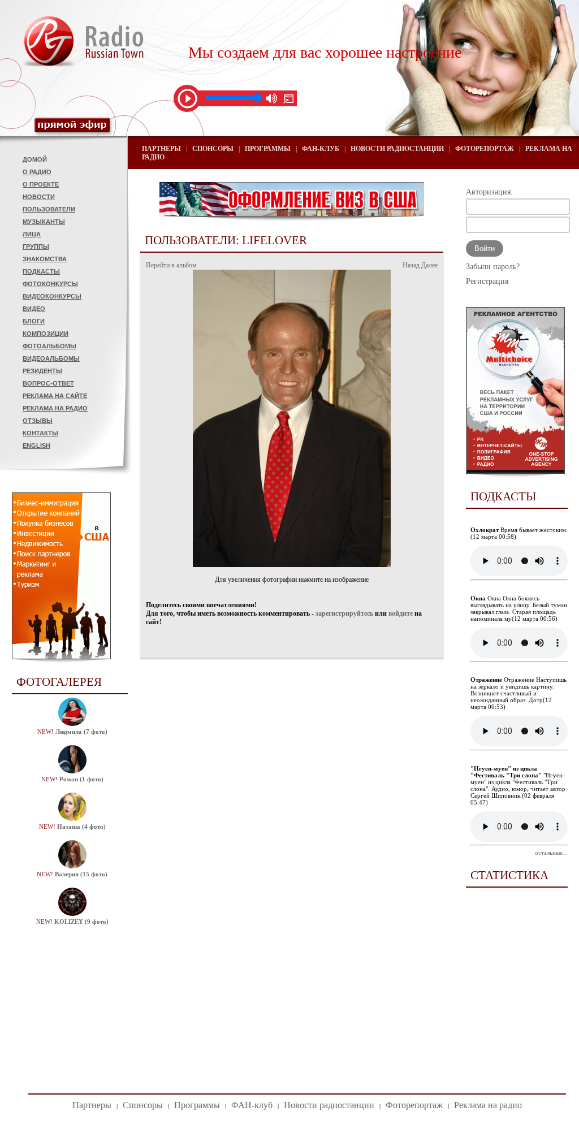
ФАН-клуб (320, 149)
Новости (39, 196)
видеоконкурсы (52, 296)
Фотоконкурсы (50, 283)
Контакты (40, 433)
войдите (400, 613)
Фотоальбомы (49, 346)
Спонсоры (213, 149)
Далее (429, 265)
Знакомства (45, 259)
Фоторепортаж (484, 149)
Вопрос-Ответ (48, 383)
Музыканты (44, 221)
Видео (34, 308)
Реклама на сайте (55, 395)
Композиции (45, 333)
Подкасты (41, 271)
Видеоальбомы (51, 358)
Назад (411, 265)
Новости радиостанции (397, 149)
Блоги (34, 321)
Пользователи (49, 209)
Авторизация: (489, 192)
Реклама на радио (55, 408)
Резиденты (42, 370)
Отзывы (38, 420)
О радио (37, 171)
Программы (268, 149)
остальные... (551, 852)
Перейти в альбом (171, 265)
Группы (36, 246)
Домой (35, 159)
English (36, 445)
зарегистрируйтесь (344, 613)
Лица (32, 234)
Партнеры (161, 149)
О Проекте (41, 184)
